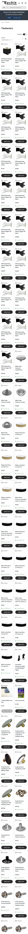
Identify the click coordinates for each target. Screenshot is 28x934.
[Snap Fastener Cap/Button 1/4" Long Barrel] (7, 723)
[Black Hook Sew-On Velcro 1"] (21, 524)
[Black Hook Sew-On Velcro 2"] (21, 558)
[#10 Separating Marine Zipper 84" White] (7, 324)
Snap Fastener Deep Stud (19, 802)
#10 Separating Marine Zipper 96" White (6, 368)
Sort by (3, 37)
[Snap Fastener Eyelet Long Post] (21, 827)
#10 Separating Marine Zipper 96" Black (20, 333)
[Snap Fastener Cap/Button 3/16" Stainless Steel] (7, 793)
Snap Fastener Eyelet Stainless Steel (20, 869)
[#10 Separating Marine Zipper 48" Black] (21, 153)
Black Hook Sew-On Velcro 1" (20, 532)
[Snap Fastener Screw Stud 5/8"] (7, 928)
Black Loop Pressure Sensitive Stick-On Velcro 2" (20, 599)
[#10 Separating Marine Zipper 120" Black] (21, 51)
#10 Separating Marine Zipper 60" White (6, 265)
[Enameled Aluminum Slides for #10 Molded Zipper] (21, 657)
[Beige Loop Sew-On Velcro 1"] (21, 457)
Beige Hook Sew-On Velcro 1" (20, 433)
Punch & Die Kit (19, 700)
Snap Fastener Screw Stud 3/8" (6, 902)
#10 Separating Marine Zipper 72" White (6, 299)
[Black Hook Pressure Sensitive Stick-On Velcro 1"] (21, 489)
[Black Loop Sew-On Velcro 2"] (7, 656)
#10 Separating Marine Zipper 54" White (6, 231)
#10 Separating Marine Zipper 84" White (6, 333)
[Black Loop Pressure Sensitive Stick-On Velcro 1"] (7, 590)
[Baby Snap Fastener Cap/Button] (21, 358)
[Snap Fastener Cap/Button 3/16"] (21, 759)
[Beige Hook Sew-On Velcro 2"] (7, 457)
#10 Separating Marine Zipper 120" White (6, 94)
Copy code (17, 17)
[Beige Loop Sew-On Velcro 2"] (7, 489)
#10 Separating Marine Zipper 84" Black (20, 299)
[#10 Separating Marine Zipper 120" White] (7, 85)
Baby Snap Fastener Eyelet (5, 401)
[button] (22, 3)
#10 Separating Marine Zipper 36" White (6, 163)
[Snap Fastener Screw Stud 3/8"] (7, 894)
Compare (19, 34)
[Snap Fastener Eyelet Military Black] (7, 859)
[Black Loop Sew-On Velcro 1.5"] (21, 624)
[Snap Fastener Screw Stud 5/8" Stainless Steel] (21, 928)
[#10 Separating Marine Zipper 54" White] (7, 222)
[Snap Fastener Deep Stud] (21, 793)
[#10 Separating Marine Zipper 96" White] (7, 358)
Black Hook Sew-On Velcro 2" (20, 566)
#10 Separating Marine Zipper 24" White (6, 129)
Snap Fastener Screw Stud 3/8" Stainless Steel (20, 903)
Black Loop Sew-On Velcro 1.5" (20, 633)
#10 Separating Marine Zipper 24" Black (20, 94)
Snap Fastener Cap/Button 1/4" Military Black (6, 768)
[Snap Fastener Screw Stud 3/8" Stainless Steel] (21, 894)
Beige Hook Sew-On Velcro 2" (6, 466)
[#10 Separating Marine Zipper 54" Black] (21, 188)
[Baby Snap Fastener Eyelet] (7, 392)
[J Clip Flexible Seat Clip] (7, 692)
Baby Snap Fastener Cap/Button (18, 368)
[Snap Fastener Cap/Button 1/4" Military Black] (7, 759)
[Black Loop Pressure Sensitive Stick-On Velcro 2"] (21, 590)
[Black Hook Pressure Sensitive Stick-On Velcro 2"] (7, 524)
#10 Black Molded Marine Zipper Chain (6, 60)
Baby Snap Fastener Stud (5, 433)
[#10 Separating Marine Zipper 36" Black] (21, 119)
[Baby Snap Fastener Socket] (21, 392)
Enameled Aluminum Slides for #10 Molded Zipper (20, 667)
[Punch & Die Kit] (21, 692)
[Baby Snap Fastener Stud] (7, 425)
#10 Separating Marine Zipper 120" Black (20, 60)
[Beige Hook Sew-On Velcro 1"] (21, 425)
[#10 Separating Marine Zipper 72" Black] (21, 256)
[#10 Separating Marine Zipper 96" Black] (21, 324)
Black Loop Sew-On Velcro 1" (6, 633)
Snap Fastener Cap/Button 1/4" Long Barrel (6, 732)
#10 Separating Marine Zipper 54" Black (20, 197)
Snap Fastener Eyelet (5, 836)
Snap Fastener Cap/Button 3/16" (20, 768)
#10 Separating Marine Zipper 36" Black (20, 129)
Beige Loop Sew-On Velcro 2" (6, 498)
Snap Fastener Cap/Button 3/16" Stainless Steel (6, 802)
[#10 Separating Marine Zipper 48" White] (7, 187)
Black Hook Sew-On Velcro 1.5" (6, 566)
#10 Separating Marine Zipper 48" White (6, 197)
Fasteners (7, 22)
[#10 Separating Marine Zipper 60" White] (7, 256)
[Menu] (25, 3)
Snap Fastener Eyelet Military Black (5, 869)
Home (2, 22)
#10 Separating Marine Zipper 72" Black (20, 265)
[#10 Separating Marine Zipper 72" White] (7, 290)
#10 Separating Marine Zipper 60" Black (20, 231)
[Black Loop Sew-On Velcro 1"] (7, 624)
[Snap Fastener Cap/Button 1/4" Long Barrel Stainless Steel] (21, 723)
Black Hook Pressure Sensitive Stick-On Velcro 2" (6, 533)
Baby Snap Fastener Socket (20, 401)
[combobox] (14, 7)
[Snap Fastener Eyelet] (7, 827)
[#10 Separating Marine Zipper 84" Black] (21, 290)
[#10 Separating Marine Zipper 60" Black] (21, 222)
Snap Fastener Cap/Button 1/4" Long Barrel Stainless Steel (20, 733)
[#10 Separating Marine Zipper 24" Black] (21, 85)
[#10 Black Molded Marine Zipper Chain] (7, 51)
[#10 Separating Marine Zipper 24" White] (7, 119)
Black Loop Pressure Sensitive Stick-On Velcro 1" (6, 599)
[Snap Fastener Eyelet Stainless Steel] (21, 859)
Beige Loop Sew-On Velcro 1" (20, 466)
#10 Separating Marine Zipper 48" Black (20, 163)
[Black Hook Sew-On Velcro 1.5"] (7, 558)
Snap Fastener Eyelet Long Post (20, 836)
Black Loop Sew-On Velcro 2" (6, 665)
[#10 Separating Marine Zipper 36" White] (7, 153)
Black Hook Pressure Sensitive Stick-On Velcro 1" (20, 499)
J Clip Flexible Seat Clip (6, 701)
